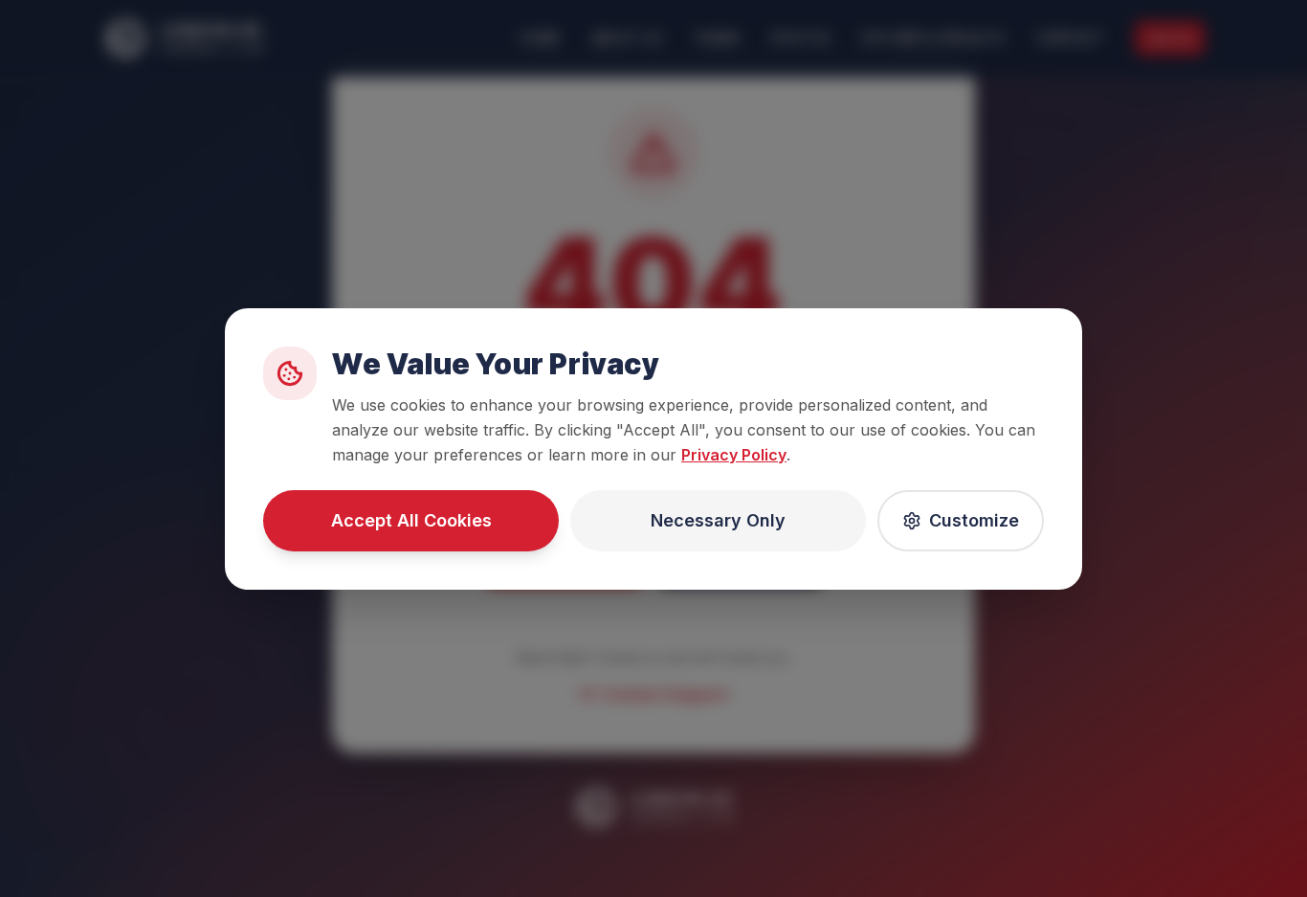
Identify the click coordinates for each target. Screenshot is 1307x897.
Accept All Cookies (411, 520)
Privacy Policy (733, 454)
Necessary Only (718, 520)
